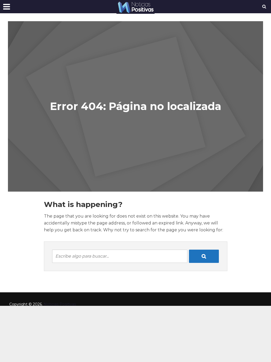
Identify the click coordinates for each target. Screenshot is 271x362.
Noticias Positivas (60, 304)
